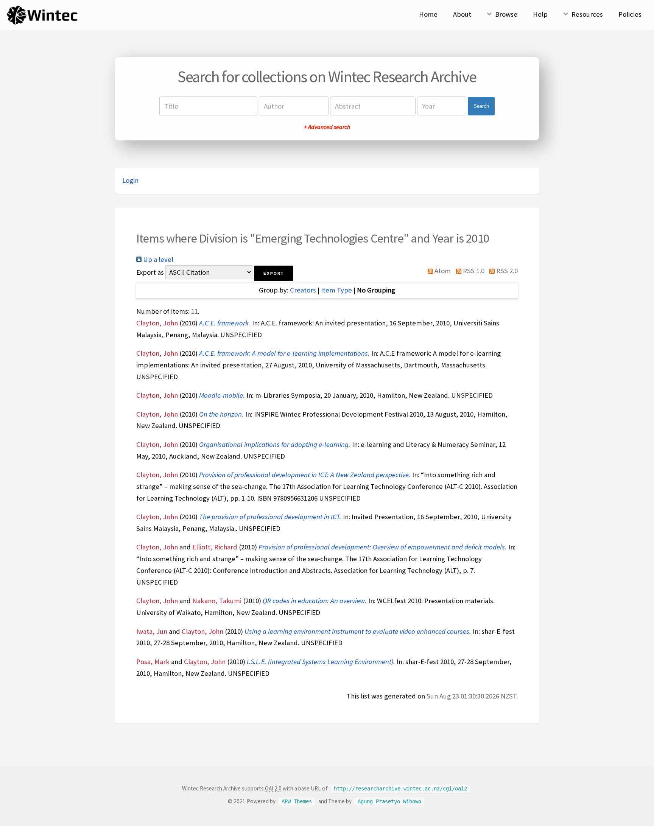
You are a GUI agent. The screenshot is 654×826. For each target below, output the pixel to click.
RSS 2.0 (506, 270)
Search (481, 106)
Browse (506, 14)
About (462, 14)
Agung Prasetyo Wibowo (389, 801)
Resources (587, 14)
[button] (273, 273)
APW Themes (297, 801)
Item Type (336, 290)
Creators (303, 290)
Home (428, 14)
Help (540, 14)
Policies (630, 14)
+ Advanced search (327, 127)
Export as (150, 272)
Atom (442, 270)
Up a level (157, 259)
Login (130, 180)
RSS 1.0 (472, 270)
